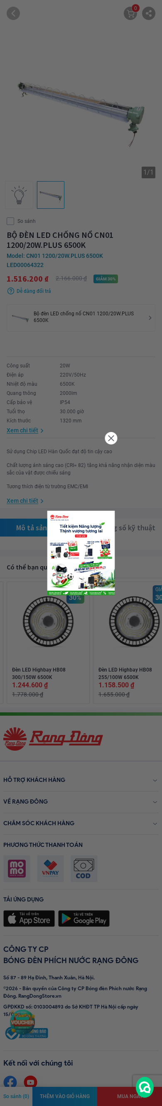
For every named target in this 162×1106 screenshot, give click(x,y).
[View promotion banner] (81, 553)
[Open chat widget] (145, 1087)
